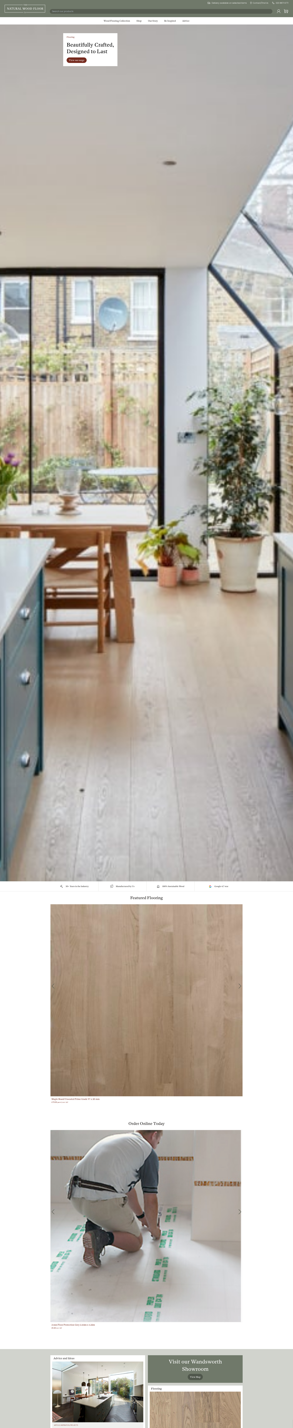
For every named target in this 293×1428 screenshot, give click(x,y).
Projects (74, 1425)
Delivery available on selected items (229, 3)
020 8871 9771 (282, 3)
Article (57, 1425)
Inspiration (65, 1425)
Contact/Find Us (260, 3)
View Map (195, 1377)
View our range (76, 60)
